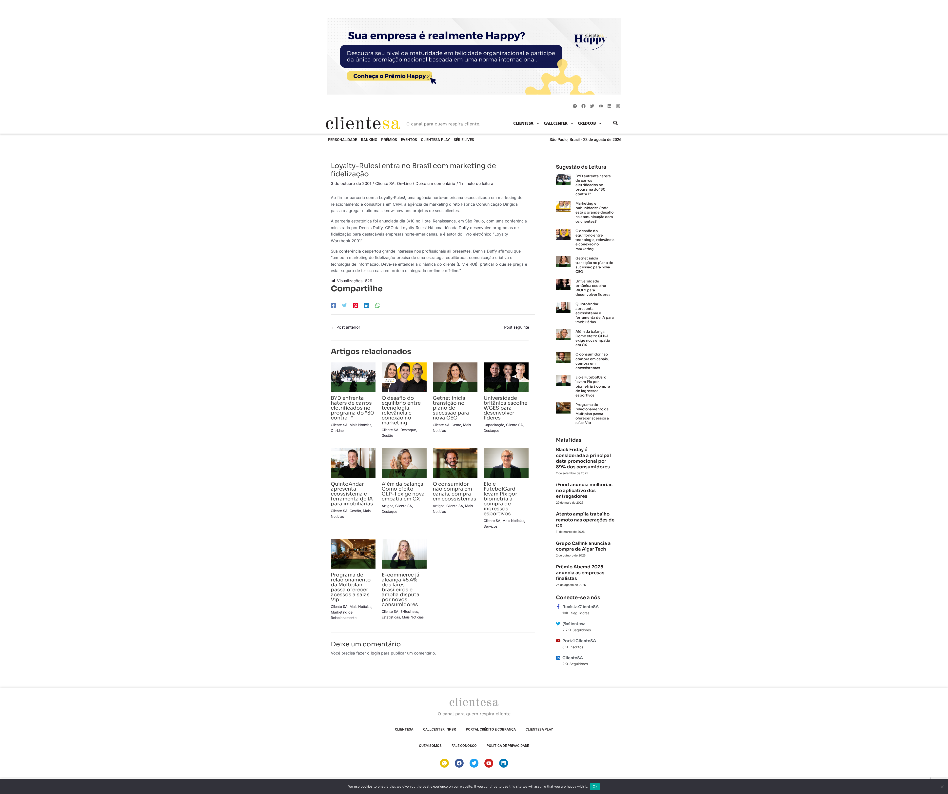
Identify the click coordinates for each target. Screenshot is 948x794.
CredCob (587, 123)
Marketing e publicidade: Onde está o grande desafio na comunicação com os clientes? (594, 212)
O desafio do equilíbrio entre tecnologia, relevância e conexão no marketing (401, 410)
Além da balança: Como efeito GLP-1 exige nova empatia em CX (403, 491)
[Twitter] (344, 305)
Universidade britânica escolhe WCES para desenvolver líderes (505, 408)
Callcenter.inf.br (439, 729)
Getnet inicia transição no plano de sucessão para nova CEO (451, 408)
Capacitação (494, 425)
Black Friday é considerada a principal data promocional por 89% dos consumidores (583, 458)
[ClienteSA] (558, 657)
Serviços (490, 526)
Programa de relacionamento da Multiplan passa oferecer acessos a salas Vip (351, 587)
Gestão (387, 435)
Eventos (409, 140)
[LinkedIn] (366, 305)
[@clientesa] (558, 623)
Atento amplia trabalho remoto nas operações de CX (585, 519)
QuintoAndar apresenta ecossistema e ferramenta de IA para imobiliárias (352, 494)
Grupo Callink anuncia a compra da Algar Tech (583, 546)
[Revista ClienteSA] (558, 606)
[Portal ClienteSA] (558, 640)
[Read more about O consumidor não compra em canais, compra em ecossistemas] (455, 462)
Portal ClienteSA (579, 640)
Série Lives (464, 140)
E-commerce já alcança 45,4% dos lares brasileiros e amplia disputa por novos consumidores (400, 590)
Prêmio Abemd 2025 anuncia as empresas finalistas (580, 572)
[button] (616, 123)
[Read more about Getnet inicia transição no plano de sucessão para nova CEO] (455, 376)
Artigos (387, 506)
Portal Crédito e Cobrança (491, 729)
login (375, 653)
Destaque (408, 430)
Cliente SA (385, 183)
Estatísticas (391, 617)
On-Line (404, 183)
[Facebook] (333, 305)
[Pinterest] (355, 305)
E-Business (409, 611)
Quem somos (430, 746)
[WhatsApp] (377, 305)
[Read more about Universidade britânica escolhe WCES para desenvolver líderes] (506, 376)
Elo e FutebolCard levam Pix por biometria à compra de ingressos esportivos (500, 499)
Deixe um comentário (435, 183)
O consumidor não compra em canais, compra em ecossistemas (454, 491)
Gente (456, 425)
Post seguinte (519, 327)
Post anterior (345, 327)
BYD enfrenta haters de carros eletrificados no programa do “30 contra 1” (352, 408)
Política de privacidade (508, 746)
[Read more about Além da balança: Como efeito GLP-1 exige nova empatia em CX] (404, 462)
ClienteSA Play (435, 140)
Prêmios (389, 140)
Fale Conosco (464, 746)
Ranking (369, 140)
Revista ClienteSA (580, 606)
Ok (595, 786)
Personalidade (342, 140)
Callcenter (556, 123)
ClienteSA (523, 123)
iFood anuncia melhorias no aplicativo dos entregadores (584, 490)
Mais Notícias (360, 425)
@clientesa (573, 623)
